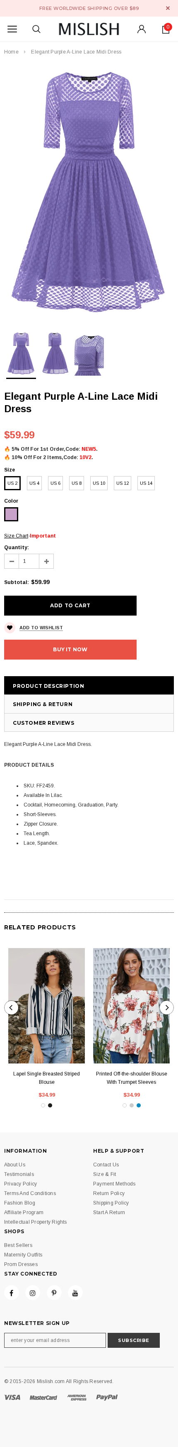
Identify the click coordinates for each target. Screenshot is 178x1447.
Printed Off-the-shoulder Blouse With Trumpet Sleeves (131, 1078)
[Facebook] (11, 1292)
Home (11, 52)
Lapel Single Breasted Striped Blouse (46, 1078)
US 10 (99, 483)
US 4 (34, 483)
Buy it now (70, 649)
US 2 (12, 483)
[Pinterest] (54, 1292)
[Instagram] (32, 1292)
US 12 (122, 483)
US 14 (146, 483)
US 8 (77, 483)
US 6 (55, 483)
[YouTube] (75, 1292)
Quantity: (16, 547)
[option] (89, 192)
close (168, 8)
